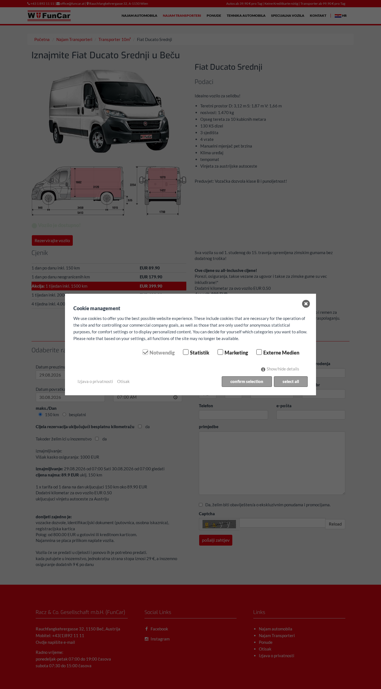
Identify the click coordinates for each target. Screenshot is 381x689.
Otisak (123, 381)
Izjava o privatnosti (95, 381)
